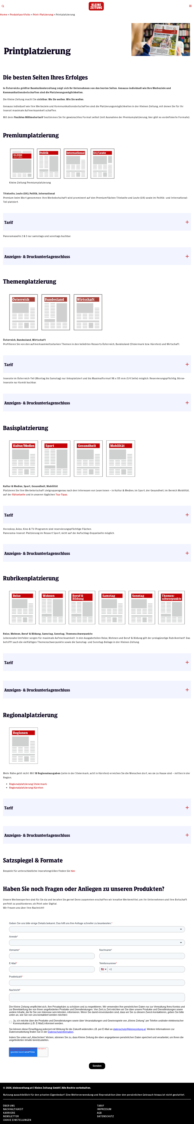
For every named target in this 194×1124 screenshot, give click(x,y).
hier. (73, 870)
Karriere (9, 1112)
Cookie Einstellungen (17, 1119)
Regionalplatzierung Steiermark (28, 783)
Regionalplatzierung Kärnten (26, 787)
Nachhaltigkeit (13, 1108)
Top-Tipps (61, 494)
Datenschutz (105, 1115)
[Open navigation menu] (190, 6)
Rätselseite (18, 494)
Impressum (104, 1108)
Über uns (9, 1105)
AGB (99, 1112)
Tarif (100, 1105)
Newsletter (11, 1115)
